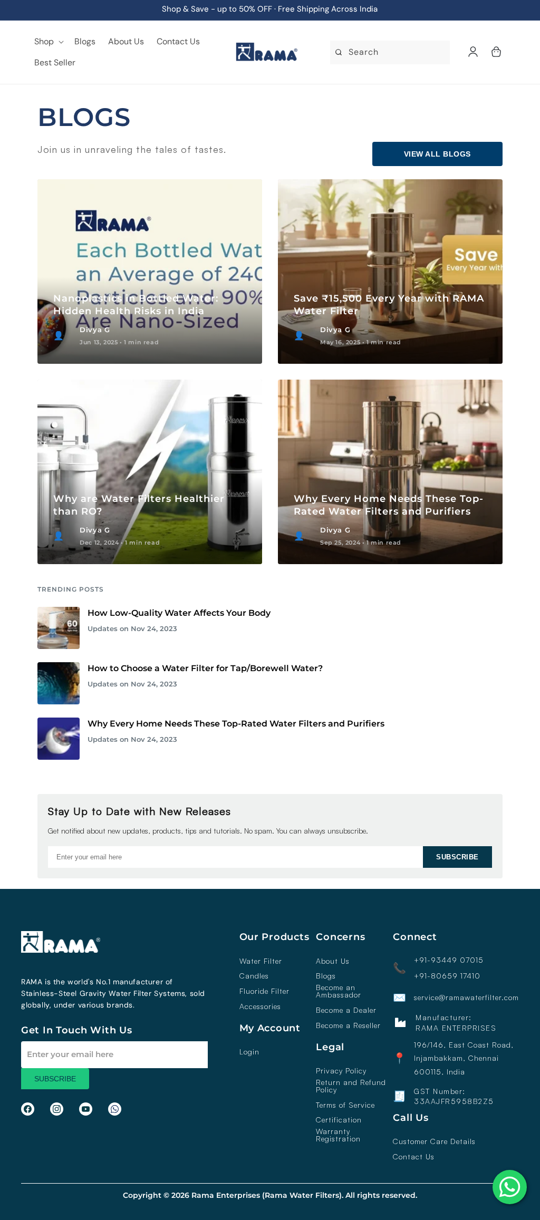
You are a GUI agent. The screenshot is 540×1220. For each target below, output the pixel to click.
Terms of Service (345, 1105)
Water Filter (260, 961)
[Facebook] (27, 1109)
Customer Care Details (434, 1141)
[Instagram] (56, 1109)
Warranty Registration (338, 1135)
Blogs (326, 976)
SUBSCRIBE (457, 857)
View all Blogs (437, 154)
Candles (254, 976)
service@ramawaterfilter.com (466, 997)
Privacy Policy (341, 1070)
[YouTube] (85, 1109)
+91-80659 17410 (447, 976)
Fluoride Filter (264, 991)
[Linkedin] (114, 1109)
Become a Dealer (346, 1010)
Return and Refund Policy (351, 1086)
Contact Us (414, 1156)
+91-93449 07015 (449, 960)
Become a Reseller (348, 1025)
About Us (333, 961)
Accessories (260, 1006)
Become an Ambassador (338, 991)
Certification (339, 1120)
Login (249, 1052)
